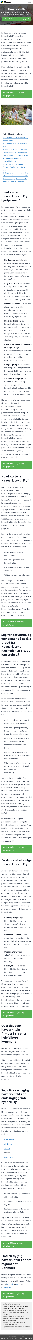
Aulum (7, 1148)
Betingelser (28, 1338)
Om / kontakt (10, 1338)
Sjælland (7, 1287)
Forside (3, 1338)
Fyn (17, 1284)
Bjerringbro (9, 1139)
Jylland (10, 1284)
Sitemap (21, 1338)
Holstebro (8, 1157)
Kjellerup (8, 1144)
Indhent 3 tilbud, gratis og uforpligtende (16, 19)
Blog (16, 1338)
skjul (23, 134)
